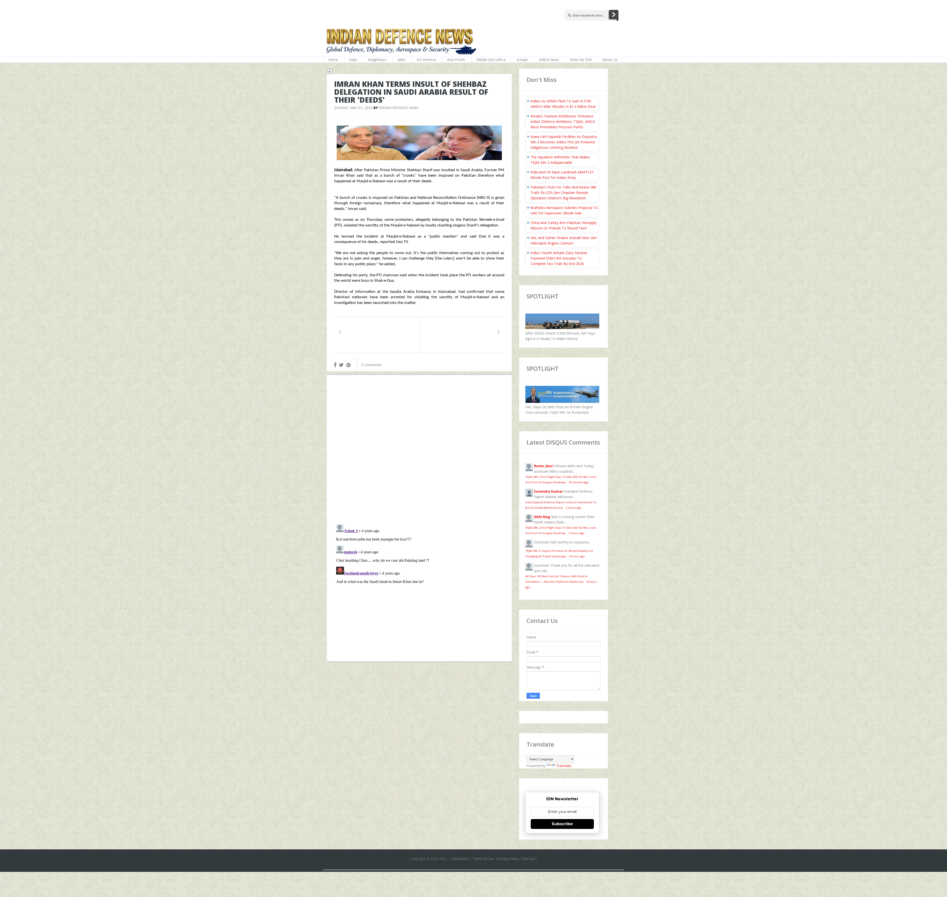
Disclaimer (460, 858)
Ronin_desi (543, 466)
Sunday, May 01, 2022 (353, 107)
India (353, 59)
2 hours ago (574, 507)
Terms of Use (483, 858)
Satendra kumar (548, 491)
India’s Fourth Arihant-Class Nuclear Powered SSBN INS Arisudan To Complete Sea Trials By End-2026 (558, 258)
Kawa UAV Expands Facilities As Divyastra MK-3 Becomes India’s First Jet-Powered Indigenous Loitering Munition (563, 142)
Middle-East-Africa (491, 59)
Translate (563, 765)
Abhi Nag (542, 516)
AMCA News (549, 59)
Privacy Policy (508, 858)
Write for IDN (581, 59)
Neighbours (377, 59)
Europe (522, 59)
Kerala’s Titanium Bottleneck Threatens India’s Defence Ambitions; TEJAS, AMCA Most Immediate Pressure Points (562, 121)
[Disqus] (419, 450)
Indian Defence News (399, 107)
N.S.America (426, 59)
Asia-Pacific (456, 59)
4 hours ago (577, 556)
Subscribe (562, 824)
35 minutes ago (579, 482)
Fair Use (528, 858)
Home (333, 59)
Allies (402, 59)
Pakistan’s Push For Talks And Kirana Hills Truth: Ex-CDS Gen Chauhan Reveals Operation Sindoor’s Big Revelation (563, 192)
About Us (610, 59)
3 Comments (371, 364)
